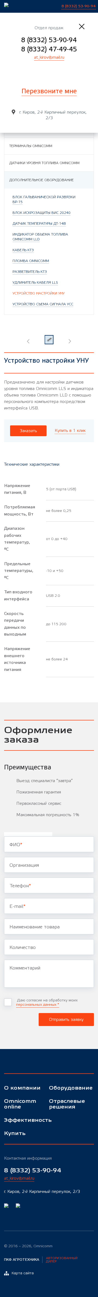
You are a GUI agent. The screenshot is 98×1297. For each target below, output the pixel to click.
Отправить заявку (66, 1019)
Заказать (28, 430)
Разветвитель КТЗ (30, 272)
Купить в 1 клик (70, 430)
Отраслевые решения (67, 1104)
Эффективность (23, 1120)
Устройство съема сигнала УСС (43, 304)
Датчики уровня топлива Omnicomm (44, 163)
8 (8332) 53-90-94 (49, 40)
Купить (15, 1133)
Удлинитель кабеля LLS (35, 282)
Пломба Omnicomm (31, 261)
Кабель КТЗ (23, 250)
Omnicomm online (20, 1104)
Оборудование (68, 1088)
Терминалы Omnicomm (30, 146)
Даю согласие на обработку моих (47, 1002)
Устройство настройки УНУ (39, 293)
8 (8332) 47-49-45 (49, 49)
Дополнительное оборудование (41, 180)
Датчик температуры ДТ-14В (39, 224)
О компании (22, 1088)
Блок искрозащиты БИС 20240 (42, 213)
